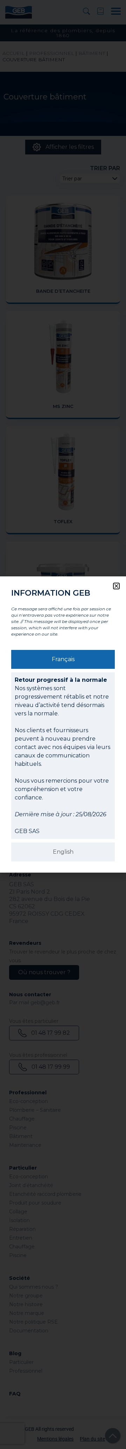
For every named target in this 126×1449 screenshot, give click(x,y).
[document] (63, 724)
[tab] (63, 659)
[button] (116, 586)
